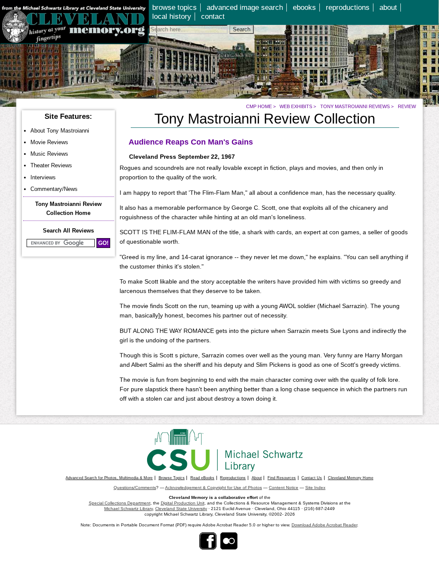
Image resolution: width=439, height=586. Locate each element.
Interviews (43, 177)
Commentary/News (54, 189)
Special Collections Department (119, 503)
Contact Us (311, 478)
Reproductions (233, 478)
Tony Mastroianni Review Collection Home (68, 208)
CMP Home (259, 106)
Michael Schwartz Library (128, 508)
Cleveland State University (181, 508)
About (257, 478)
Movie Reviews (49, 142)
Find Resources (282, 478)
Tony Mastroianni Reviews (355, 106)
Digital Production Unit (182, 503)
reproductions (348, 7)
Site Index (315, 487)
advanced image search (245, 7)
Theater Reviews (51, 165)
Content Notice (283, 487)
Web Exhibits (296, 106)
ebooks (304, 7)
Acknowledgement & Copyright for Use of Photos (213, 487)
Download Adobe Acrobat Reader (324, 525)
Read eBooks (202, 478)
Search (241, 29)
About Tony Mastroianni (59, 130)
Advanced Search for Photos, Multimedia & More (109, 478)
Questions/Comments (135, 487)
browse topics (174, 7)
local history (171, 16)
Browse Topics (172, 478)
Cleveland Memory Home (350, 478)
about (388, 7)
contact (213, 16)
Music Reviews (49, 154)
